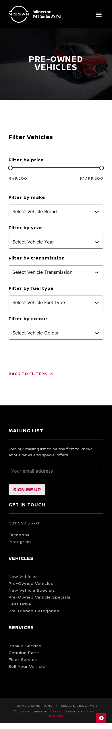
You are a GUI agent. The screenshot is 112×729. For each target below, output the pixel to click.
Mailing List (26, 430)
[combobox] (53, 211)
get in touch (27, 505)
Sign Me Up (27, 489)
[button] (98, 14)
